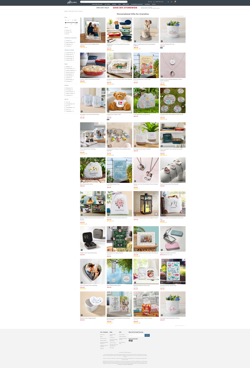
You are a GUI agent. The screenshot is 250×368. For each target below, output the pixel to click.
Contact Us (112, 337)
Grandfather (70, 111)
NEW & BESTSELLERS (97, 4)
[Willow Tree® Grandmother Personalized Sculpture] (146, 30)
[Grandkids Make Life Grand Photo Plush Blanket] (119, 65)
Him (68, 105)
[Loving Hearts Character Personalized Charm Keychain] (119, 135)
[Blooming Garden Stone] (92, 170)
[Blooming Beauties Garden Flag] (146, 65)
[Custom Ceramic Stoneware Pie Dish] (92, 65)
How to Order (113, 342)
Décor (68, 30)
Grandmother (70, 107)
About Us (102, 334)
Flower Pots (69, 54)
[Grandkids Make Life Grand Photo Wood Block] (146, 239)
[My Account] (168, 1)
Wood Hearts (69, 79)
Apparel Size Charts (112, 335)
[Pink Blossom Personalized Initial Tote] (119, 203)
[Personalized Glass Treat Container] (146, 304)
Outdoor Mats (70, 60)
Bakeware (69, 88)
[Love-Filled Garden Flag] (119, 170)
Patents (102, 348)
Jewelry (68, 40)
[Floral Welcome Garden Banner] (119, 239)
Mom (68, 109)
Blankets (69, 66)
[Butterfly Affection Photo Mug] (146, 271)
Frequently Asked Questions (114, 340)
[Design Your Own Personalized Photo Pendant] (146, 170)
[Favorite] (171, 1)
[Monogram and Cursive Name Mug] (92, 100)
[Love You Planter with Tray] (173, 30)
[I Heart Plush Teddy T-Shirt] (119, 100)
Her (68, 102)
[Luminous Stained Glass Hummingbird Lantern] (146, 203)
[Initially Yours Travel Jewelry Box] (92, 239)
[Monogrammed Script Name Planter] (173, 304)
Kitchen (68, 32)
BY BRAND (147, 4)
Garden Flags (70, 58)
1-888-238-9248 (159, 1)
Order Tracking (122, 336)
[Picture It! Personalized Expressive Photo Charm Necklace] (173, 65)
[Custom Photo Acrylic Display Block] (92, 30)
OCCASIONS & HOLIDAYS (137, 4)
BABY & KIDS (126, 4)
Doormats (69, 81)
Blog (101, 336)
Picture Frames (70, 72)
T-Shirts (68, 46)
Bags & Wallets (70, 42)
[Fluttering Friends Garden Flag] (173, 271)
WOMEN (114, 4)
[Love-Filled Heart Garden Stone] (146, 100)
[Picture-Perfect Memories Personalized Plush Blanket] (92, 203)
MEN (119, 4)
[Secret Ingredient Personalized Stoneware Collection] (173, 135)
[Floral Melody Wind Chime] (119, 271)
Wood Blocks (69, 74)
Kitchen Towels (70, 93)
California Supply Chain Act (104, 343)
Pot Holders (69, 89)
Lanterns (68, 77)
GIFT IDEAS (107, 4)
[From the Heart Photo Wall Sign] (92, 271)
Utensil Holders (70, 91)
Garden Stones (70, 52)
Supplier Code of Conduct (104, 346)
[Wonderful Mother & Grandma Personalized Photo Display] (119, 304)
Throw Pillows (70, 68)
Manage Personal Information (114, 345)
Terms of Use (103, 338)
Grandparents (70, 103)
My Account (122, 334)
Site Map (112, 347)
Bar (67, 33)
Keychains (69, 44)
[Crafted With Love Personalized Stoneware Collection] (119, 30)
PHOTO (154, 4)
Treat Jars (69, 95)
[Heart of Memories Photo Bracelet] (173, 170)
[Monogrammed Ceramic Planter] (146, 135)
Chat (151, 1)
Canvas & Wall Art (71, 70)
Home (65, 11)
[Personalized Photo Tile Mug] (92, 135)
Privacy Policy (103, 340)
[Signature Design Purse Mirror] (173, 239)
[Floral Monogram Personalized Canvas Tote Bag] (173, 203)
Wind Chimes (70, 56)
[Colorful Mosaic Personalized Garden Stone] (173, 100)
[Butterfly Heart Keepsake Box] (92, 304)
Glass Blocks (69, 75)
